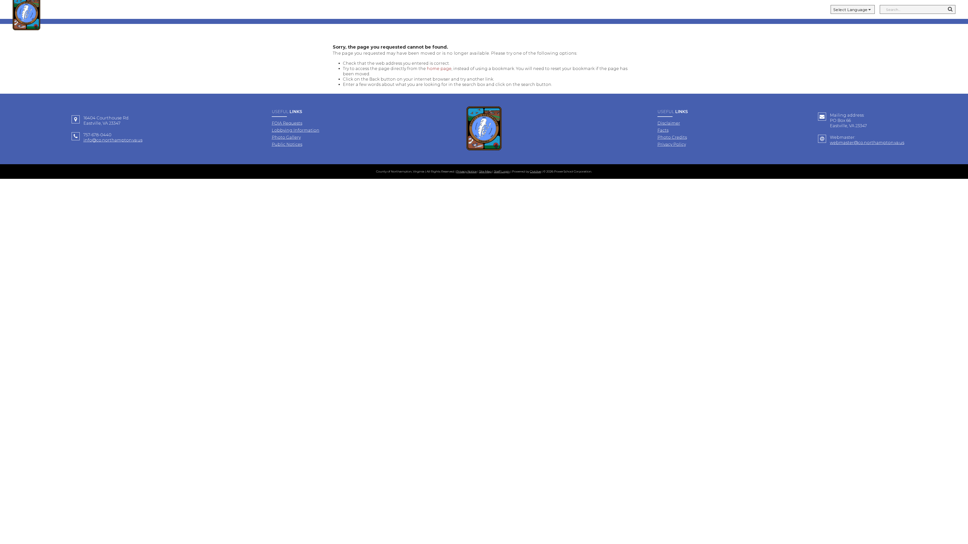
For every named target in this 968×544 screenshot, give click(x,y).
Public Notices (287, 144)
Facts (663, 130)
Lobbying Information (295, 130)
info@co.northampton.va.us (112, 140)
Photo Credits (672, 137)
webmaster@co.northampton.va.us (867, 142)
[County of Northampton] (484, 129)
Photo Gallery (286, 137)
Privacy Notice (466, 171)
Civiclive (535, 171)
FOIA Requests (287, 123)
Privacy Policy (671, 144)
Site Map (485, 171)
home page (439, 68)
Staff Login (502, 171)
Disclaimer (668, 123)
